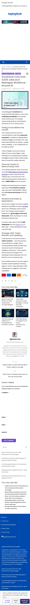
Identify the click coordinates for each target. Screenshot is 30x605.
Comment (5, 392)
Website (4, 432)
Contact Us (5, 521)
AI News (9, 67)
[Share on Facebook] (3, 281)
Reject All (16, 601)
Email (4, 425)
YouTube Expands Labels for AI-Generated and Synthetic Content (8, 322)
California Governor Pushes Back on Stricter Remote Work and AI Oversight (16, 488)
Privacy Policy (6, 528)
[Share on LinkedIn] (12, 281)
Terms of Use (5, 532)
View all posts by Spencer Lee (15, 342)
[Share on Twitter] (6, 281)
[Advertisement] (15, 42)
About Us (4, 517)
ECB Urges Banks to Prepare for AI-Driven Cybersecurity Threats (15, 6)
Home (3, 67)
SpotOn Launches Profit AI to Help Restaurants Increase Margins (7, 302)
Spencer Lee (6, 88)
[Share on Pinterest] (9, 281)
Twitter (22, 356)
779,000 (25, 206)
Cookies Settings (7, 601)
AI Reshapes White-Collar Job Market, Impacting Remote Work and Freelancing (15, 502)
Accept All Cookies (24, 601)
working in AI (19, 224)
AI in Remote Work (8, 73)
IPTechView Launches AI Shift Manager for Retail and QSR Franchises (22, 303)
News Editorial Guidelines (9, 525)
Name (4, 417)
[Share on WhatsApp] (15, 281)
